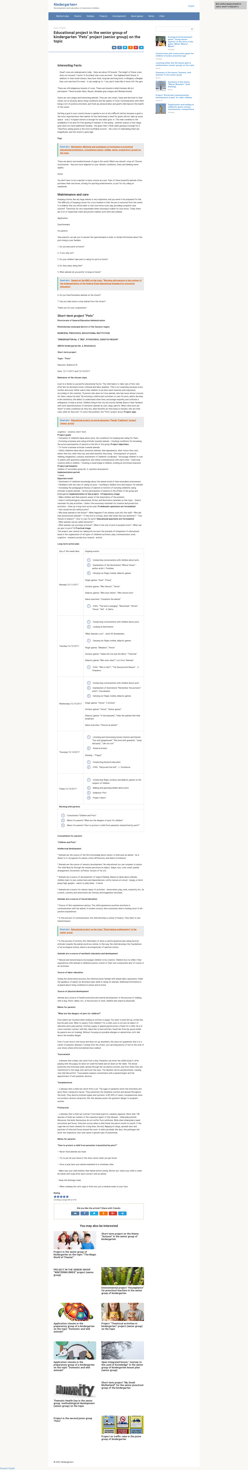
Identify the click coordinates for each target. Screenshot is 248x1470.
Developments (119, 16)
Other (161, 16)
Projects (103, 16)
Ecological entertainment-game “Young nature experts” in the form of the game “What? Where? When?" (180, 42)
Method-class (62, 16)
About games (137, 16)
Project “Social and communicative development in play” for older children (174, 96)
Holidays (90, 16)
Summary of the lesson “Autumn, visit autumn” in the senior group (173, 73)
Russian (3, 1468)
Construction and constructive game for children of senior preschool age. (175, 54)
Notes (151, 16)
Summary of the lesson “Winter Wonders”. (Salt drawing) (179, 84)
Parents (77, 16)
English (191, 6)
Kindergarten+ (65, 4)
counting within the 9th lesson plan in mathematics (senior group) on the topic (175, 64)
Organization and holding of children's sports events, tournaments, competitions (181, 106)
